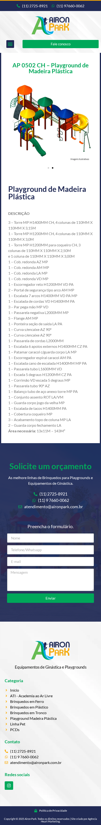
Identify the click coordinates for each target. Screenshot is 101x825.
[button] (10, 44)
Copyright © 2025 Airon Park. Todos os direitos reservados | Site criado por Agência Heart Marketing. (50, 820)
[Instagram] (9, 785)
